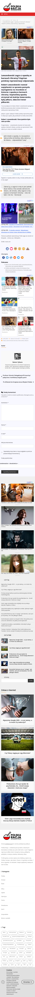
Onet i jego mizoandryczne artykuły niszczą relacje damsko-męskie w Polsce (15, 604)
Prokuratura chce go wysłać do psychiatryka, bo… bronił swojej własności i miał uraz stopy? (16, 599)
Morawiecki (12, 948)
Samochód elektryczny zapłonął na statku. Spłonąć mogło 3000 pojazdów (17, 609)
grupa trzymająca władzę (18, 936)
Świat (2, 883)
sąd (18, 964)
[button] (14, 14)
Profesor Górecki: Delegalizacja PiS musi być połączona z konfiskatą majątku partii (17, 376)
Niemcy (29, 948)
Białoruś (22, 932)
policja (21, 956)
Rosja (30, 960)
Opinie (3, 892)
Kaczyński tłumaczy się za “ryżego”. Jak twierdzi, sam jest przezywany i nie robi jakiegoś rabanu (17, 614)
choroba (29, 932)
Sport (27, 338)
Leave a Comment (15, 339)
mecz (4, 948)
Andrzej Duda (12, 932)
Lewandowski (9, 340)
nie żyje (5, 952)
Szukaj (6, 677)
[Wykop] (11, 257)
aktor (4, 932)
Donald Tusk (6, 936)
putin (24, 960)
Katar (4, 340)
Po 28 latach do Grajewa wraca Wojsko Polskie (17, 382)
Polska (23, 338)
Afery (2, 889)
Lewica (29, 944)
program (17, 960)
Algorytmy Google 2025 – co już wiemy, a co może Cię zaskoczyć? (16, 585)
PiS (4, 956)
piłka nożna (12, 956)
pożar (10, 960)
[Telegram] (18, 257)
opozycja (13, 952)
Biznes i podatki (5, 918)
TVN (24, 964)
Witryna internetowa (7, 442)
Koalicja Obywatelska (8, 944)
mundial (16, 340)
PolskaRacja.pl (11, 6)
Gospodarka (4, 914)
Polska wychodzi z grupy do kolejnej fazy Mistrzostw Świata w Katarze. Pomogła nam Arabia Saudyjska (18, 269)
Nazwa (3, 425)
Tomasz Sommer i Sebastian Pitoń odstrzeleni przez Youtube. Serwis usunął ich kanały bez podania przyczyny (17, 630)
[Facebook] (3, 257)
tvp (30, 964)
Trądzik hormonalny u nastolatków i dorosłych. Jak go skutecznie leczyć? (16, 625)
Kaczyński (28, 940)
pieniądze (28, 952)
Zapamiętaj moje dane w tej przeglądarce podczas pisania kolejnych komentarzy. (18, 452)
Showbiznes (4, 905)
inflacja (30, 936)
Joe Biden (19, 940)
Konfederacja (20, 944)
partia (20, 952)
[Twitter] (7, 257)
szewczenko (21, 340)
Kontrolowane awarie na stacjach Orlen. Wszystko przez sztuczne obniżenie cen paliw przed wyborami (17, 619)
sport (12, 964)
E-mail (3, 433)
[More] (22, 257)
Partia (3, 900)
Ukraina (26, 340)
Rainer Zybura (17, 362)
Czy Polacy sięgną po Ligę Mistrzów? (11, 589)
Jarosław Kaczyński (8, 940)
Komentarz (4, 402)
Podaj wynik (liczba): (6, 458)
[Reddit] (14, 257)
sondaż (5, 964)
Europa (3, 880)
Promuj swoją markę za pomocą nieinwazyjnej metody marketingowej (16, 594)
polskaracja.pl (9, 844)
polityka (29, 956)
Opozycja (4, 896)
